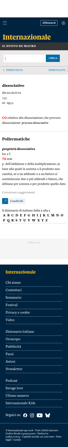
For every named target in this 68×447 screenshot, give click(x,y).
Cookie (17, 440)
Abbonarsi (49, 23)
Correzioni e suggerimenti (18, 192)
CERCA (53, 58)
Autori (10, 362)
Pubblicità (13, 347)
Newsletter (14, 369)
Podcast (11, 381)
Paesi (10, 354)
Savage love (14, 388)
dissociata (14, 70)
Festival (12, 305)
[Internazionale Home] (22, 272)
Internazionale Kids (20, 403)
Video (10, 320)
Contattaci (14, 290)
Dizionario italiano (20, 332)
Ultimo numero (17, 396)
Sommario (13, 298)
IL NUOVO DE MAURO (19, 46)
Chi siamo (13, 283)
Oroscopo (13, 339)
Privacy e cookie (18, 312)
